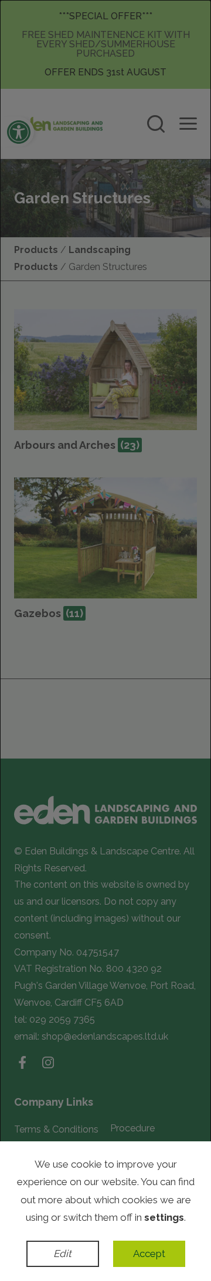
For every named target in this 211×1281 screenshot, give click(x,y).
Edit (62, 1253)
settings (164, 1217)
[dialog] (105, 640)
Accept (149, 1253)
